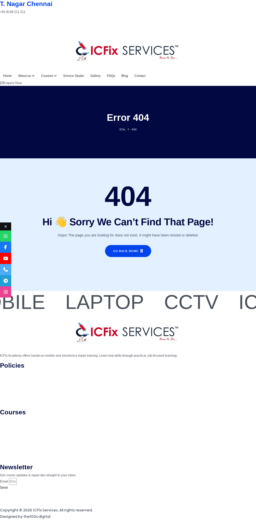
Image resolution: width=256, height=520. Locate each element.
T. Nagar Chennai (26, 3)
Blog (124, 75)
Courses (47, 75)
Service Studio (73, 75)
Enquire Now (12, 83)
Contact (139, 75)
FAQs (111, 75)
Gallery (95, 75)
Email (4, 481)
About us (24, 75)
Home (7, 75)
